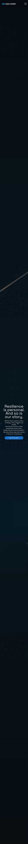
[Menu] (25, 3)
